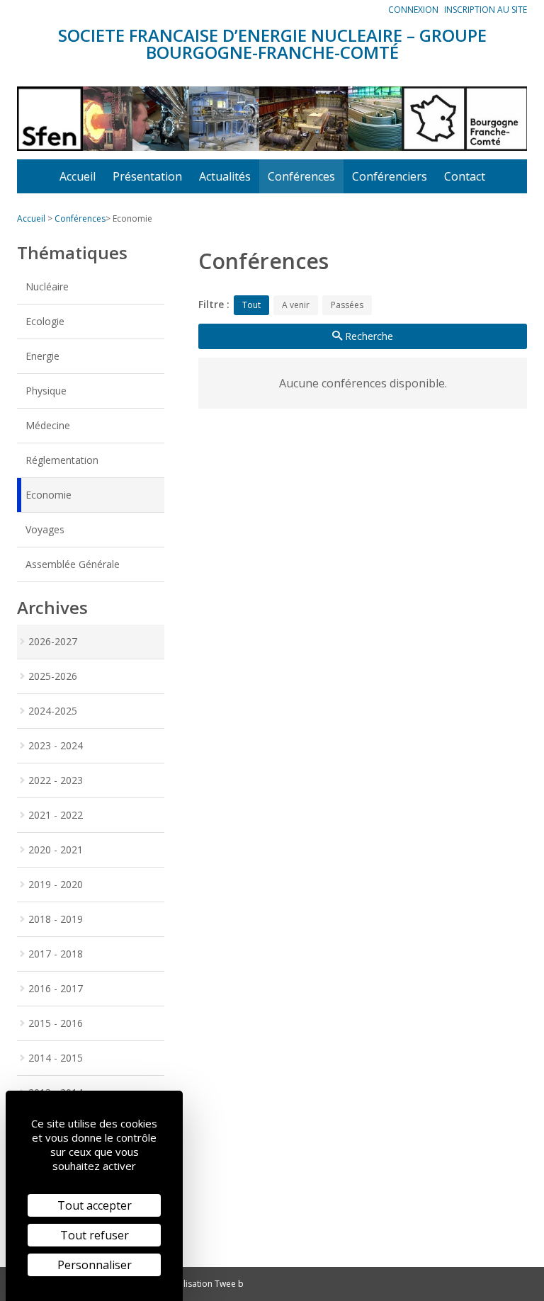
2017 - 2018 (55, 953)
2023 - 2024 (55, 745)
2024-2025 (52, 710)
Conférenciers (389, 176)
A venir (296, 305)
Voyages (45, 529)
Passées (347, 305)
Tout (251, 305)
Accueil (78, 176)
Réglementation (62, 460)
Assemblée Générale (73, 564)
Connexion (413, 10)
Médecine (48, 425)
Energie (43, 356)
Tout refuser (94, 1235)
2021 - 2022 (55, 815)
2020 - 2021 (55, 849)
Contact (464, 176)
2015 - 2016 (55, 1023)
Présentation (147, 176)
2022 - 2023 (55, 780)
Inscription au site (485, 10)
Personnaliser (94, 1265)
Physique (46, 390)
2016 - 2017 (55, 988)
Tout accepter (94, 1205)
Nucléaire (47, 286)
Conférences (301, 176)
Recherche (367, 336)
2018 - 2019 (55, 919)
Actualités (225, 176)
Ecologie (45, 321)
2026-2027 (52, 641)
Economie (49, 494)
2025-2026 (52, 676)
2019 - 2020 (55, 884)
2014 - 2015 (55, 1057)
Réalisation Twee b (206, 1284)
